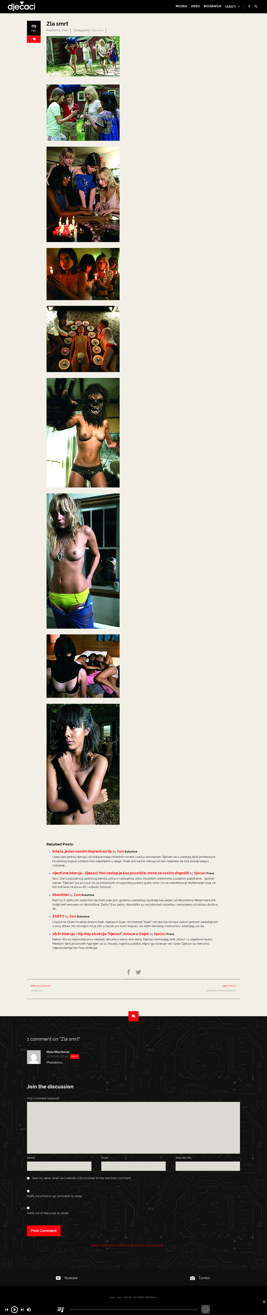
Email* (105, 1157)
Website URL (184, 1157)
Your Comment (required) (43, 1098)
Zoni (120, 851)
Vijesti (230, 6)
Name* (31, 1157)
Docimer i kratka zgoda (221, 988)
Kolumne (97, 30)
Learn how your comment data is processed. (127, 1245)
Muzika (181, 6)
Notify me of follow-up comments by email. (55, 1196)
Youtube (71, 1278)
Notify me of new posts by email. (48, 1213)
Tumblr (204, 1278)
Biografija (212, 6)
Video (195, 6)
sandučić (41, 988)
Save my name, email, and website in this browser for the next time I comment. (81, 1178)
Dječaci (200, 873)
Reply (74, 1056)
